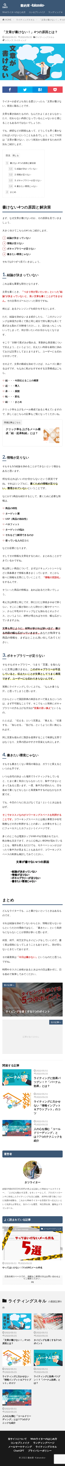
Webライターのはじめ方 (14, 12)
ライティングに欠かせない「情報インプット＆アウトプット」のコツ (47, 1107)
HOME (8, 19)
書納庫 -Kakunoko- (32, 5)
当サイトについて (17, 1438)
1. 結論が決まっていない (23, 168)
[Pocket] (55, 89)
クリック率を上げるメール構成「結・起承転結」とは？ (23, 431)
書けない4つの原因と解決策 (21, 163)
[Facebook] (10, 89)
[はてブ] (40, 89)
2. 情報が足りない (20, 174)
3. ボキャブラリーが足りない (25, 180)
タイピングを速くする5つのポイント (48, 1342)
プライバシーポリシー (40, 1450)
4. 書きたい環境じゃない (23, 186)
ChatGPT (19, 1450)
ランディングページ (43, 1442)
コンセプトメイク (37, 12)
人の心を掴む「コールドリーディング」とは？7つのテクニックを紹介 (48, 1134)
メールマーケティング (52, 1229)
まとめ (11, 192)
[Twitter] (25, 89)
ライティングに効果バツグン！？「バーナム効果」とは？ (47, 1082)
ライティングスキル (25, 19)
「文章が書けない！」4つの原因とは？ (16, 1342)
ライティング (20, 40)
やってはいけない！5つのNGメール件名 (22, 1267)
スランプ (9, 40)
